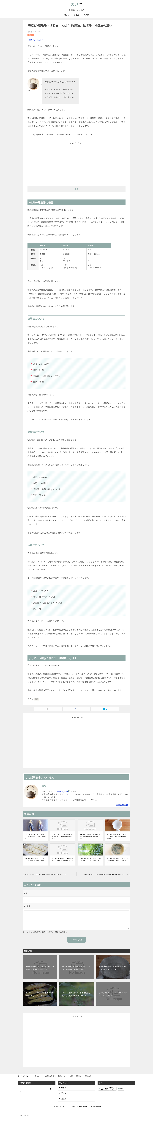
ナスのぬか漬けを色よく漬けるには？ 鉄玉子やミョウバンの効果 (35, 836)
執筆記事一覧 (122, 805)
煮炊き (66, 15)
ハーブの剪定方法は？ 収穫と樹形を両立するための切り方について (76, 994)
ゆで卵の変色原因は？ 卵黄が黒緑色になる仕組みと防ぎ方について (62, 861)
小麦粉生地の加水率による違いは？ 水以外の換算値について (35, 859)
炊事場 (76, 15)
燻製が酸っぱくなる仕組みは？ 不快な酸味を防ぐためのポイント (106, 874)
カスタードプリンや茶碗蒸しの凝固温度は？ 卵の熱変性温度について (62, 836)
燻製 (36, 699)
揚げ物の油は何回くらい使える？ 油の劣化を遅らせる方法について (40, 967)
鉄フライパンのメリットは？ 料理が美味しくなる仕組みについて (40, 994)
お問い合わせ (96, 1106)
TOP (25, 1076)
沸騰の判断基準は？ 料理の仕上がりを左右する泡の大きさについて (113, 967)
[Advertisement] (76, 162)
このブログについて (59, 1106)
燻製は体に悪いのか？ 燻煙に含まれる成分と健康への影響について (90, 836)
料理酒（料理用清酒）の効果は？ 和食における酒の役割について (76, 967)
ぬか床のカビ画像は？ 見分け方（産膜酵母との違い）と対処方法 (117, 861)
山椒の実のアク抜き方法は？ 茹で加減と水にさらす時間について (90, 861)
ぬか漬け (108, 1088)
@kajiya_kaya (62, 791)
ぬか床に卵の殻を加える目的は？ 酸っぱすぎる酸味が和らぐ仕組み (117, 836)
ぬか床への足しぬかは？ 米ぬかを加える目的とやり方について (46, 874)
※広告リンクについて (35, 40)
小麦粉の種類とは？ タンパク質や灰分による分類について (113, 994)
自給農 (86, 15)
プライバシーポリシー (79, 1106)
